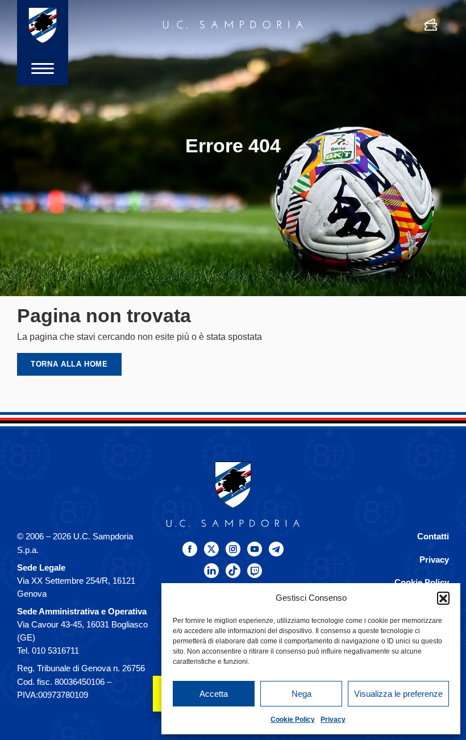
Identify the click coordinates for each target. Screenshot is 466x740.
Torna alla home (69, 364)
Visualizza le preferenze (398, 694)
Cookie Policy (293, 720)
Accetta (213, 694)
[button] (443, 598)
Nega (301, 694)
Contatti (433, 536)
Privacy (333, 720)
